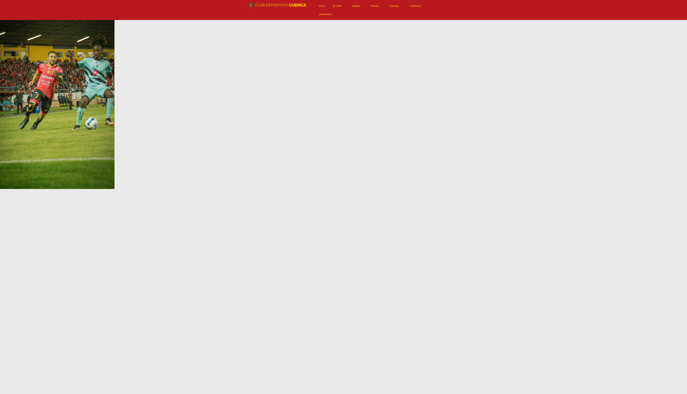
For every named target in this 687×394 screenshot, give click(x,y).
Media (375, 5)
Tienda (394, 5)
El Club (337, 5)
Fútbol (356, 5)
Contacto (415, 5)
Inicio (322, 5)
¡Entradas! (325, 14)
